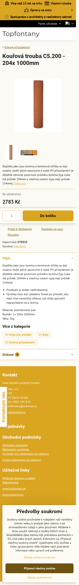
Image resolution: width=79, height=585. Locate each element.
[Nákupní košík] (61, 34)
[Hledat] (52, 34)
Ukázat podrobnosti (39, 577)
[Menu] (71, 34)
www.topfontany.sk (14, 488)
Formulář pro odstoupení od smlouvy (25, 454)
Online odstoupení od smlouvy (21, 460)
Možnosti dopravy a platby (18, 478)
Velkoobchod (10, 482)
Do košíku (48, 215)
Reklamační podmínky (15, 449)
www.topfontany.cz (14, 412)
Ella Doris (20, 246)
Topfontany (20, 34)
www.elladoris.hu (12, 494)
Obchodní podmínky (15, 445)
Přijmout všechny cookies (39, 568)
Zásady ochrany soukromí (39, 557)
